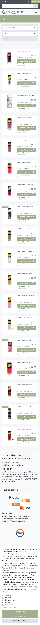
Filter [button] (7, 38)
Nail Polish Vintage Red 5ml (25, 429)
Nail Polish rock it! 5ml (24, 229)
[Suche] (35, 6)
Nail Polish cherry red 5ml (24, 384)
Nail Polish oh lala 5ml (23, 162)
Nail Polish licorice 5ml (24, 406)
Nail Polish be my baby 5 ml (25, 251)
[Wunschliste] (29, 1)
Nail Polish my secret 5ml (24, 117)
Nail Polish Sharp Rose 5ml (25, 317)
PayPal (7, 602)
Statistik (8, 598)
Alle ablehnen (20, 616)
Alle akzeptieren (20, 612)
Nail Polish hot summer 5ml (25, 362)
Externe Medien (10, 600)
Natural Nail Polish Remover (25, 95)
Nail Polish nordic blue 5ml (25, 206)
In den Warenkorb (25, 61)
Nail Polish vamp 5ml (23, 51)
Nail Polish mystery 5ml (24, 140)
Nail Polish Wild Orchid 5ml (25, 184)
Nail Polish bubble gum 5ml (25, 340)
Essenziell (8, 595)
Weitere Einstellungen (9, 607)
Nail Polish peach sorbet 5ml (25, 295)
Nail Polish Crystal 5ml (24, 73)
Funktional (9, 605)
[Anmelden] (2, 1)
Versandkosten (21, 65)
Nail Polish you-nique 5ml (24, 273)
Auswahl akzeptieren (20, 621)
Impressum (6, 587)
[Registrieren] (6, 1)
